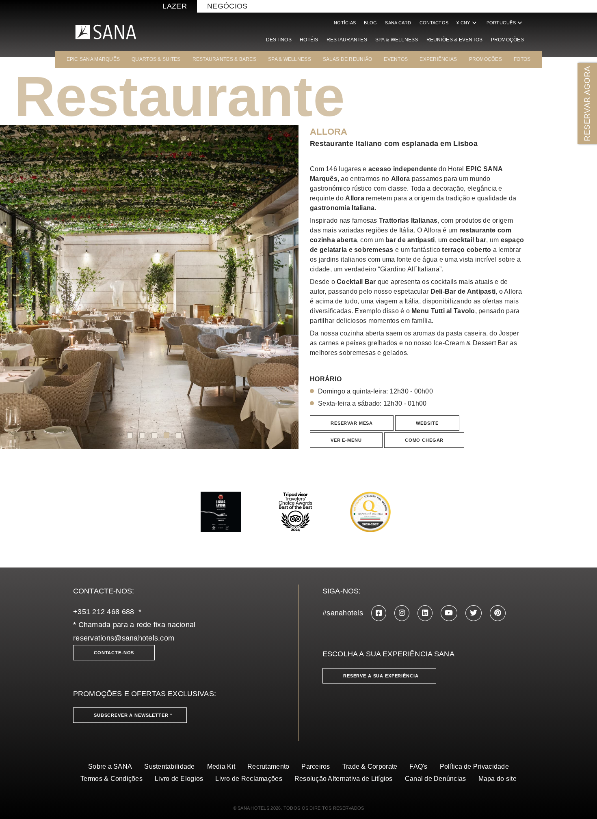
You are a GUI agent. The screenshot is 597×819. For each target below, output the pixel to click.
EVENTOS (396, 59)
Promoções (507, 40)
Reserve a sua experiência (381, 675)
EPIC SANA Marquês (93, 59)
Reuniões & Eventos (454, 40)
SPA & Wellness (396, 40)
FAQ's (418, 766)
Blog (370, 22)
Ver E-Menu (346, 440)
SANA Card (398, 22)
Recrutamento (268, 766)
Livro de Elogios (179, 778)
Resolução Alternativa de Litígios (343, 778)
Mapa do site (497, 778)
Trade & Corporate (370, 766)
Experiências (438, 59)
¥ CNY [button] (467, 23)
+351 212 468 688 (103, 612)
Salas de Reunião (347, 59)
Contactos (434, 22)
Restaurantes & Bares (224, 59)
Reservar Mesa (352, 423)
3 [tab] (154, 435)
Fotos (522, 59)
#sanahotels (342, 613)
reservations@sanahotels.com (123, 638)
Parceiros (315, 766)
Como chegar (424, 440)
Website (427, 423)
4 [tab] (166, 435)
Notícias (345, 22)
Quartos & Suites (156, 59)
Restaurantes (347, 40)
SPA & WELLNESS (289, 59)
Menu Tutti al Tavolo (443, 310)
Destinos (279, 40)
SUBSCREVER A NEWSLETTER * (133, 715)
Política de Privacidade (474, 766)
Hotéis (309, 40)
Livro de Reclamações (248, 778)
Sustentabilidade (169, 766)
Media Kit (221, 766)
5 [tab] (179, 435)
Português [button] (505, 23)
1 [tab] (130, 435)
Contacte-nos (114, 652)
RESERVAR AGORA (587, 103)
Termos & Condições (111, 778)
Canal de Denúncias (435, 778)
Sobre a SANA (110, 766)
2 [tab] (142, 435)
